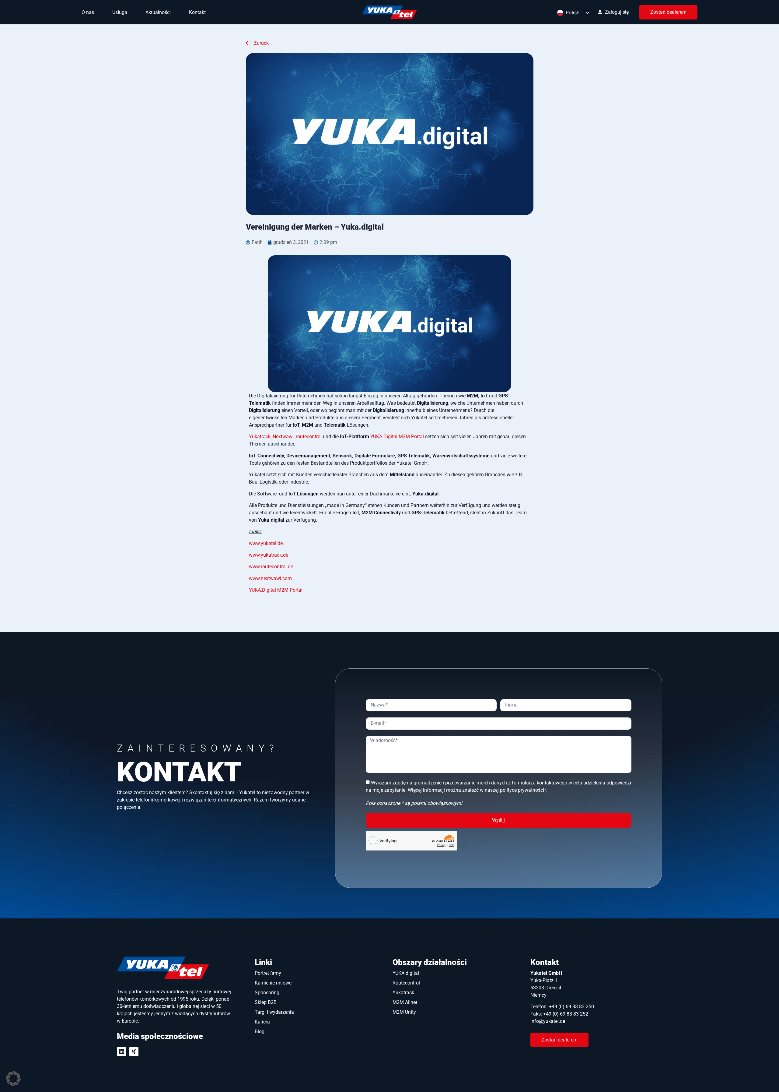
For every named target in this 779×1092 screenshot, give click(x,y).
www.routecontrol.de (271, 566)
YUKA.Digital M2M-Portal (397, 436)
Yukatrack (260, 436)
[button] (13, 1078)
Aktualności (158, 12)
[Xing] (134, 1051)
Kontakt (197, 12)
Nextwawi (283, 436)
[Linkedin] (121, 1051)
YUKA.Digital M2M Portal (275, 590)
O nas (88, 12)
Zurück (261, 43)
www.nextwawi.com (270, 578)
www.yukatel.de (266, 543)
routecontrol (309, 436)
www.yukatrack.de (268, 555)
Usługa (119, 12)
